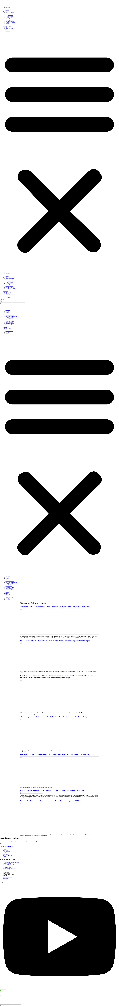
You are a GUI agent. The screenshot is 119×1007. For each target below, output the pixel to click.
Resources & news (7, 26)
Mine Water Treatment (10, 22)
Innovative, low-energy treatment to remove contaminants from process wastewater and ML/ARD (54, 754)
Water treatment (9, 17)
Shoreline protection (10, 21)
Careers (7, 8)
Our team (8, 7)
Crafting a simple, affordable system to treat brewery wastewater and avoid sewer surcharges (53, 790)
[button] (59, 152)
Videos (7, 29)
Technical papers (9, 28)
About (4, 6)
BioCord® (10, 15)
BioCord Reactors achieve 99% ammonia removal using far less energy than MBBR (49, 801)
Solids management (10, 12)
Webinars (8, 31)
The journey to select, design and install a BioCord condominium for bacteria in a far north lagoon (55, 717)
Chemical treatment (10, 18)
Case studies (5, 24)
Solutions (5, 11)
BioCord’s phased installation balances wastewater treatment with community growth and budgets (55, 641)
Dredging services (9, 20)
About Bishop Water (7, 846)
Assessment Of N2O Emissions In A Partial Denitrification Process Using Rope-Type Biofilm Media (55, 607)
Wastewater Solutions (7, 859)
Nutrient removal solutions (11, 13)
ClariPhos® (10, 16)
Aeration (7, 23)
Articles (7, 27)
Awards (7, 10)
